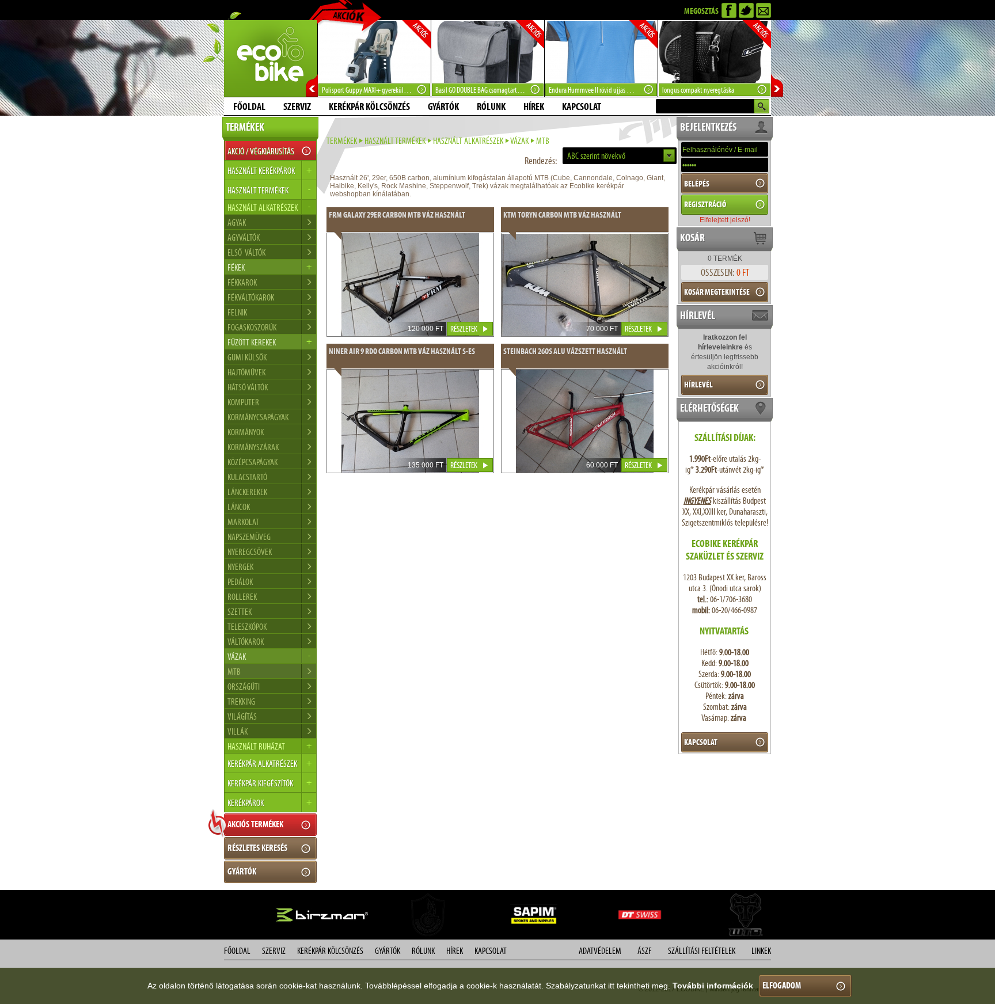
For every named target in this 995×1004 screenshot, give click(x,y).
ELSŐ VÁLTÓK (246, 252)
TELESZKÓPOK (247, 626)
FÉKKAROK (242, 282)
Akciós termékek (255, 824)
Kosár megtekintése (717, 292)
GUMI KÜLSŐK (247, 357)
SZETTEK (239, 611)
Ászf (644, 950)
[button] (620, 155)
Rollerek (242, 596)
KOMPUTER (243, 402)
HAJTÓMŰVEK (246, 372)
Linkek (761, 950)
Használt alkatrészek (468, 140)
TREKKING (241, 701)
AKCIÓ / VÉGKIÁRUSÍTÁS (260, 151)
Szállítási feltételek (701, 950)
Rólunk (491, 106)
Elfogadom (781, 985)
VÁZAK (519, 140)
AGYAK (236, 222)
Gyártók (443, 106)
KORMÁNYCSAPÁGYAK (257, 417)
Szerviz (297, 106)
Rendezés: (541, 160)
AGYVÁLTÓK (243, 237)
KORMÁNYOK (245, 432)
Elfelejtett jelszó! (725, 220)
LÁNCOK (238, 506)
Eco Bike (270, 58)
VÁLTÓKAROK (245, 641)
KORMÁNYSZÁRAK (253, 447)
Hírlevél (698, 384)
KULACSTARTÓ (247, 476)
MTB (234, 671)
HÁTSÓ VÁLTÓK (247, 387)
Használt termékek (395, 140)
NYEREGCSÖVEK (249, 551)
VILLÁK (237, 731)
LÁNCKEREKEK (247, 491)
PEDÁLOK (240, 581)
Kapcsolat (581, 106)
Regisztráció (705, 204)
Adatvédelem (600, 950)
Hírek (533, 106)
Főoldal (249, 106)
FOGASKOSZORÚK (251, 327)
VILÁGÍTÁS (242, 716)
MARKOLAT (243, 521)
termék (725, 258)
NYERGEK (240, 566)
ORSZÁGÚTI (243, 686)
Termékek (341, 140)
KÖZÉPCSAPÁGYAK (252, 462)
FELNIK (237, 312)
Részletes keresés (257, 847)
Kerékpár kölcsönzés (369, 106)
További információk (713, 985)
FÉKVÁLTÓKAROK (250, 297)
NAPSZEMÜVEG (249, 536)
